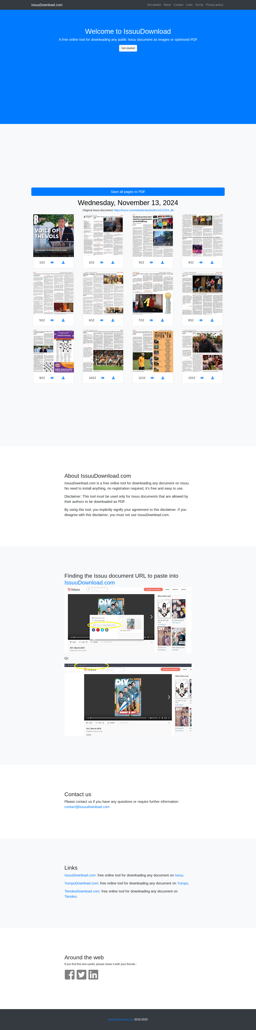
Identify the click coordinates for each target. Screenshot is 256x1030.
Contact (178, 4)
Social (199, 4)
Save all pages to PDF (128, 192)
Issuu (132, 39)
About (167, 4)
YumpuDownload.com (81, 883)
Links (189, 4)
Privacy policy (214, 4)
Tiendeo (70, 896)
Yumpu (182, 883)
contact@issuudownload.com (87, 807)
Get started (154, 4)
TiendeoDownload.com (81, 891)
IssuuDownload (147, 31)
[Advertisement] (128, 78)
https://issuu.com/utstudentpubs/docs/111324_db (144, 210)
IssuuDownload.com (47, 5)
